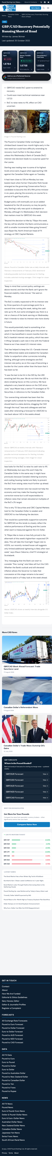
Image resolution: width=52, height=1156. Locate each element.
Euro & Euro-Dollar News (13, 1118)
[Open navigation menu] (48, 8)
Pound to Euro (8, 1058)
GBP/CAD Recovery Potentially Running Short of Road (35, 16)
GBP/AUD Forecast (27, 786)
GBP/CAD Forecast (27, 797)
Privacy (4, 1153)
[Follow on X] (41, 2)
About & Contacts (30, 2)
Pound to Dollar (9, 1066)
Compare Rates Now (27, 824)
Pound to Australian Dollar (13, 1073)
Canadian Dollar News (13, 16)
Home (4, 16)
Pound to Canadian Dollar (13, 1080)
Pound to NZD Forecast (12, 1039)
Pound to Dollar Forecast (13, 1028)
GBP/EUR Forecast (27, 774)
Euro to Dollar (8, 1069)
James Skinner (18, 36)
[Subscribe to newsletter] (48, 2)
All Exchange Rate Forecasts (14, 1020)
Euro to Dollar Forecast (12, 1031)
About (4, 990)
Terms (11, 1153)
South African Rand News (13, 1140)
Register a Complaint (11, 1008)
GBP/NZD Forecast (27, 792)
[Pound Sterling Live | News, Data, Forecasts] (9, 8)
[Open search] (43, 8)
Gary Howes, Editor (10, 1001)
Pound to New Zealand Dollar (15, 1076)
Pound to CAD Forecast (12, 1042)
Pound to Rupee (9, 1091)
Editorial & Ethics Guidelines (14, 997)
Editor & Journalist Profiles (14, 1004)
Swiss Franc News (10, 1136)
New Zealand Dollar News (13, 1125)
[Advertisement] (26, 939)
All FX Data (7, 1055)
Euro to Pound (8, 1062)
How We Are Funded (11, 993)
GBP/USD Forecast (27, 780)
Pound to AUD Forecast (12, 1035)
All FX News (7, 1104)
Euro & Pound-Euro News (13, 1111)
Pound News (7, 1107)
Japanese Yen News (11, 1132)
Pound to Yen (8, 1084)
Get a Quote (35, 8)
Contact (5, 986)
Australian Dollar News (12, 1122)
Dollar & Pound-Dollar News (14, 1114)
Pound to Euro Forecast (12, 1024)
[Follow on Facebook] (44, 2)
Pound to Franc (9, 1087)
